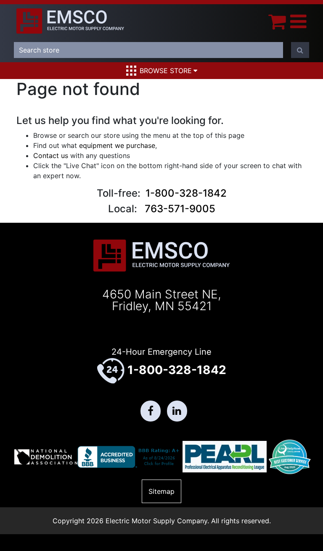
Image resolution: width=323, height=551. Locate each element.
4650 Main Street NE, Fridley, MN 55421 (161, 300)
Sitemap (161, 491)
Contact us (50, 155)
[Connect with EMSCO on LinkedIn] (177, 411)
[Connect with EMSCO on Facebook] (150, 411)
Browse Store (166, 70)
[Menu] (298, 21)
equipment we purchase (117, 145)
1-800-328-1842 (186, 193)
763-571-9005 (180, 209)
